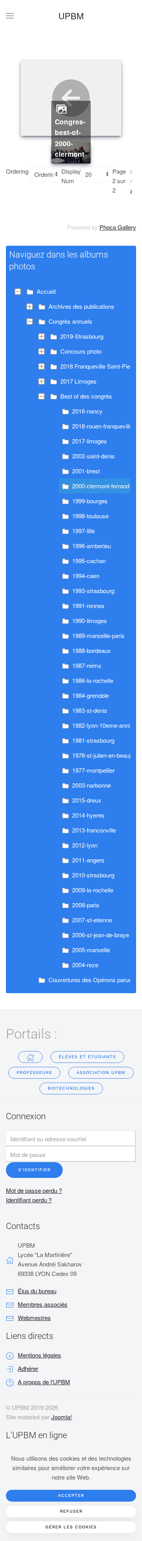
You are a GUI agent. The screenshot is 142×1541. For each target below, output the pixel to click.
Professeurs (34, 1072)
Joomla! (61, 1417)
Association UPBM (101, 1072)
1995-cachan (89, 560)
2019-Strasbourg (81, 336)
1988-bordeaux (91, 650)
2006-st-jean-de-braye (100, 935)
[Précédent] (131, 172)
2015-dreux (86, 800)
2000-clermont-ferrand (100, 486)
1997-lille (83, 531)
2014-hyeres (88, 815)
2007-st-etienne (92, 920)
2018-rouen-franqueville (102, 426)
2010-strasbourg (93, 875)
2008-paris (85, 905)
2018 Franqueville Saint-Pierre (98, 366)
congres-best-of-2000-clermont (70, 138)
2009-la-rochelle (92, 890)
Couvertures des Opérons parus (90, 979)
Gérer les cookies (71, 1527)
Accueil (46, 291)
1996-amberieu (91, 545)
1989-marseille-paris (98, 635)
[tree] (71, 635)
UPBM (71, 15)
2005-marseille (91, 950)
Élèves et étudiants (87, 1056)
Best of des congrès (86, 396)
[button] (10, 16)
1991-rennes (88, 605)
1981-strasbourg (93, 740)
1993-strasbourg (93, 590)
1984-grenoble (90, 695)
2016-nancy (87, 411)
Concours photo (80, 351)
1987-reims (86, 665)
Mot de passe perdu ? (34, 1190)
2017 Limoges (78, 381)
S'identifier (34, 1169)
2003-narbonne (91, 785)
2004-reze (85, 965)
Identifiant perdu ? (29, 1200)
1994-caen (85, 575)
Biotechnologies (71, 1088)
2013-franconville (94, 830)
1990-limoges (89, 620)
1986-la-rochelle (92, 680)
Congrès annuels (70, 321)
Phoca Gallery (117, 227)
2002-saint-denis (93, 456)
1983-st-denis (89, 710)
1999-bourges (90, 501)
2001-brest (86, 471)
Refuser (71, 1511)
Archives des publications (81, 306)
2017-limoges (89, 441)
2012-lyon (84, 845)
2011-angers (88, 860)
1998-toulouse (90, 516)
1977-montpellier (93, 770)
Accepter (71, 1495)
